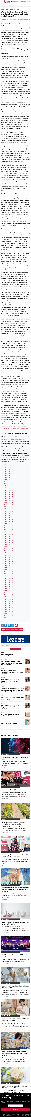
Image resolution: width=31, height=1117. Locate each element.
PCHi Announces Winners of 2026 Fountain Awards (14, 955)
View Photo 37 (8, 540)
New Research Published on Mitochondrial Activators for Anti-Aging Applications (12, 672)
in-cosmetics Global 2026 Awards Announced (15, 790)
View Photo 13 (8, 490)
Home (2, 9)
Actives (2, 668)
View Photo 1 (8, 465)
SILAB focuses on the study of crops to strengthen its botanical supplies (13, 823)
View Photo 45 (8, 557)
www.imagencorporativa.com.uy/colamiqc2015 (14, 428)
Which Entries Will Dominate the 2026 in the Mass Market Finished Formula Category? (14, 1053)
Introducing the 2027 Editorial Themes (12, 698)
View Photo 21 (8, 507)
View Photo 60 (8, 588)
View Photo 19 (8, 502)
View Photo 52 (8, 572)
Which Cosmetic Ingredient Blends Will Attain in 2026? (15, 987)
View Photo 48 (8, 563)
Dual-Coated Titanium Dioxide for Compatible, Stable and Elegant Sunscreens (10, 681)
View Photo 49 (8, 565)
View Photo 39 (8, 544)
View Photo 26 (8, 517)
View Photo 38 (8, 542)
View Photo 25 (8, 515)
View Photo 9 (8, 481)
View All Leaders (15, 649)
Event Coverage (14, 9)
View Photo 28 (8, 521)
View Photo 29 (8, 523)
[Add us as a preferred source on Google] (16, 625)
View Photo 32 (8, 530)
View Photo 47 (8, 561)
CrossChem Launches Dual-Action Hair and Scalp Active (11, 715)
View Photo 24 (8, 513)
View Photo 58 (8, 584)
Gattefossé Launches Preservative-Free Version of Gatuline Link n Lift (12, 722)
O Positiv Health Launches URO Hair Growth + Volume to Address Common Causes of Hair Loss (11, 663)
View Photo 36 (8, 538)
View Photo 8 (8, 479)
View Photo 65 (8, 599)
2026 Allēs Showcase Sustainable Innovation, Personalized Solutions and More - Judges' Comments (15, 889)
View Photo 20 (8, 505)
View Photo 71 (8, 611)
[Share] (5, 625)
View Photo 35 (8, 536)
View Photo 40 (8, 546)
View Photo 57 (8, 582)
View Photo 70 (8, 609)
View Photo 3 (8, 469)
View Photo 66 (8, 601)
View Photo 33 (8, 532)
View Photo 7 (8, 477)
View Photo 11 (8, 486)
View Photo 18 (8, 500)
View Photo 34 (8, 534)
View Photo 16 (8, 496)
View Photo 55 (8, 578)
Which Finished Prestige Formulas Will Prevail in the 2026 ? (15, 1019)
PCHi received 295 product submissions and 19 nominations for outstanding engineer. (15, 960)
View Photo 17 (8, 498)
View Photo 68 (8, 605)
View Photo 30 (8, 525)
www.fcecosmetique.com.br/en (13, 426)
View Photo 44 (8, 555)
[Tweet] (12, 625)
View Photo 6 (8, 475)
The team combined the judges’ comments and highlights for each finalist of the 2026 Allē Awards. (15, 895)
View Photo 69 (8, 607)
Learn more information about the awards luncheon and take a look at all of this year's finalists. (15, 763)
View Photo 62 (8, 592)
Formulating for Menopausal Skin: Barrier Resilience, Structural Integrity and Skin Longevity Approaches (12, 690)
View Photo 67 (8, 603)
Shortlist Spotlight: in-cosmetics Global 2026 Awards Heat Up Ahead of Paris (15, 856)
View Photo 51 (8, 569)
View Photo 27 (8, 519)
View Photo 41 (8, 548)
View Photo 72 (8, 613)
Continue (15, 1109)
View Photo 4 (8, 471)
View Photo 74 (8, 618)
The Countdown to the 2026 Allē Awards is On (15, 758)
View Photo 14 (8, 492)
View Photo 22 (8, 509)
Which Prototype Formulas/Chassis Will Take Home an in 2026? (15, 923)
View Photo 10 (8, 484)
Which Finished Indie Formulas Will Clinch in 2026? (14, 1087)
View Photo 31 (8, 528)
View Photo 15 (8, 494)
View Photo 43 (8, 553)
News (7, 9)
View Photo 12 (8, 488)
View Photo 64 (8, 597)
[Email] (2, 625)
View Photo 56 (8, 580)
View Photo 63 (8, 595)
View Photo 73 (8, 616)
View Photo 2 (8, 467)
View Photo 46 (8, 559)
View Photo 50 (8, 567)
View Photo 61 (8, 590)
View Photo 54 (8, 576)
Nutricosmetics (4, 659)
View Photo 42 (8, 551)
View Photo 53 (8, 574)
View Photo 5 (8, 473)
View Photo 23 (8, 511)
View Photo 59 (8, 586)
